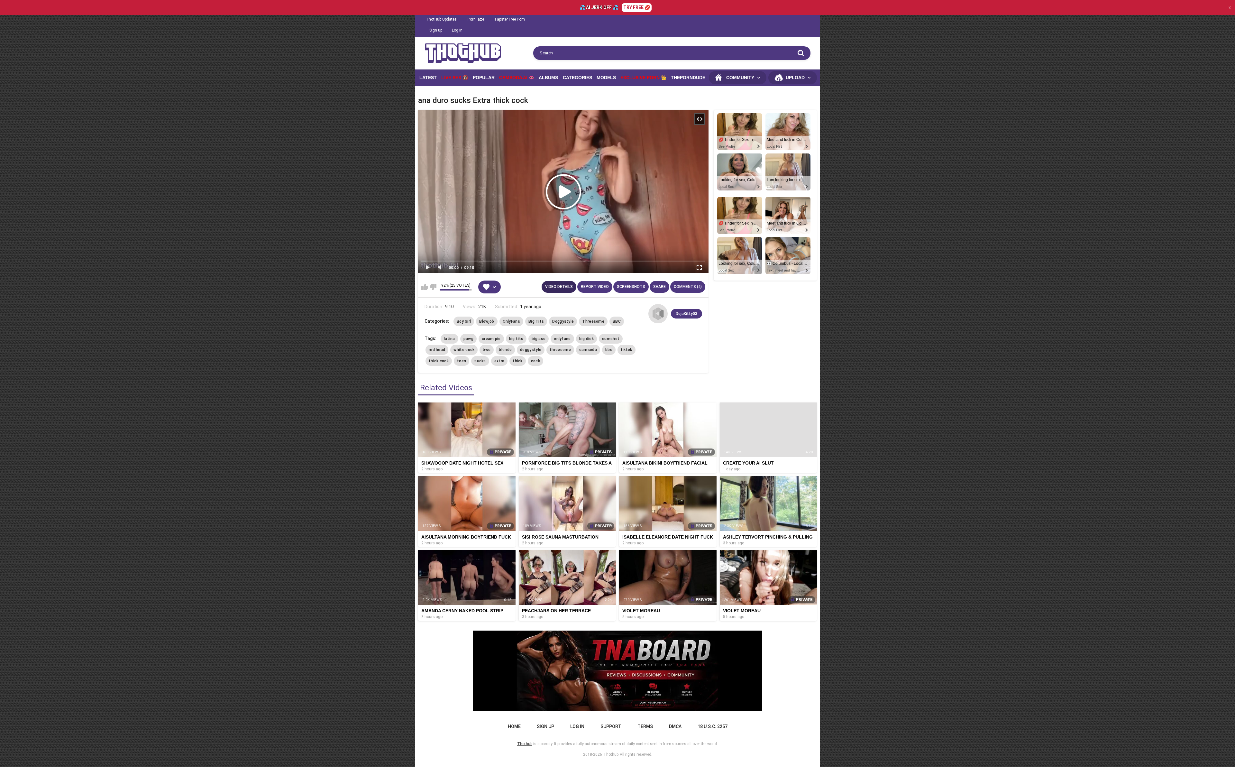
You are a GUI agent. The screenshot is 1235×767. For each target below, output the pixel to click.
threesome (560, 349)
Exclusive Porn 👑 (643, 77)
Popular (484, 77)
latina (449, 339)
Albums (548, 77)
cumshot (610, 339)
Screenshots (631, 286)
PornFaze (476, 19)
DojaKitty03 (686, 313)
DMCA (675, 726)
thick (518, 361)
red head (437, 349)
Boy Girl (464, 321)
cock (535, 361)
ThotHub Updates (441, 19)
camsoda (588, 349)
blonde (505, 349)
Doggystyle (563, 321)
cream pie (491, 339)
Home (514, 726)
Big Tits (536, 321)
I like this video (424, 287)
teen (461, 361)
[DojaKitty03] (658, 313)
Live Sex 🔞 (454, 77)
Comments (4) (688, 286)
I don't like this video (433, 287)
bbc (608, 349)
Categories (577, 77)
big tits (516, 339)
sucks (480, 361)
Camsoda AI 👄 (516, 77)
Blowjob (486, 321)
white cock (463, 349)
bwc (486, 349)
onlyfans (562, 339)
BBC (617, 321)
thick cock (439, 361)
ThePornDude (688, 77)
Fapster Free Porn (510, 19)
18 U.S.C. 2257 (712, 726)
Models (606, 77)
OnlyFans (511, 321)
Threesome (593, 321)
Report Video (595, 286)
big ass (538, 339)
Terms (645, 726)
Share (659, 286)
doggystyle (530, 349)
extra (499, 361)
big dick (586, 339)
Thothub (610, 754)
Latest (428, 77)
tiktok (626, 349)
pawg (468, 339)
